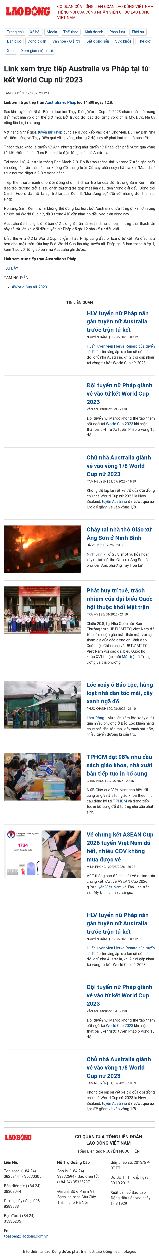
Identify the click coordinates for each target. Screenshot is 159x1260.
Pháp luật (117, 32)
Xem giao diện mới (37, 50)
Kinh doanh (94, 32)
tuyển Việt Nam (108, 887)
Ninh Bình (95, 554)
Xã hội (35, 32)
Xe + (11, 50)
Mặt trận (129, 656)
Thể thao (71, 32)
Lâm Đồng (95, 718)
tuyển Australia (114, 501)
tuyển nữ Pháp (50, 132)
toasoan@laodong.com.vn (26, 1236)
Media (52, 32)
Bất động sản (97, 41)
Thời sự (137, 32)
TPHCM (120, 801)
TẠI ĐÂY (11, 268)
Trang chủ (15, 32)
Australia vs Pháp (60, 102)
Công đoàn (37, 41)
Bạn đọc (14, 41)
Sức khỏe (123, 41)
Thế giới (144, 41)
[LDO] (42, 550)
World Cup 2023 (119, 424)
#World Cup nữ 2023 (29, 287)
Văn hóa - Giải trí (66, 41)
